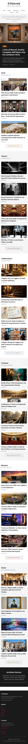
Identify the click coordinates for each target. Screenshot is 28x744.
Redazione (3, 733)
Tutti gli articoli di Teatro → (14, 248)
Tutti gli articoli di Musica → (14, 557)
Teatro (9, 10)
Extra (17, 12)
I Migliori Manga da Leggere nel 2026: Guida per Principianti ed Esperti (12, 344)
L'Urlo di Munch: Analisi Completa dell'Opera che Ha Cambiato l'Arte (13, 52)
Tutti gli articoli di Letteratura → (14, 353)
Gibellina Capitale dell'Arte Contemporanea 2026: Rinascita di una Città (13, 137)
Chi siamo (3, 731)
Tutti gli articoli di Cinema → (14, 455)
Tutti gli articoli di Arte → (14, 146)
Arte (4, 10)
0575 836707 (4, 728)
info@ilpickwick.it (5, 726)
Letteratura (16, 10)
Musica (11, 12)
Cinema (23, 10)
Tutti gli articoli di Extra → (14, 662)
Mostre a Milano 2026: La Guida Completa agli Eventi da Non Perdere (12, 590)
